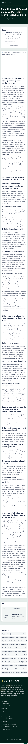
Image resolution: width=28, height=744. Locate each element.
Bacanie (4, 721)
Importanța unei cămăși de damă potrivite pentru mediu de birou (13, 33)
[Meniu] (25, 3)
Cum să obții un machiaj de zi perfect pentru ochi (14, 644)
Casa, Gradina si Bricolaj (9, 724)
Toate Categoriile (7, 729)
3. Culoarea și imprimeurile (11, 46)
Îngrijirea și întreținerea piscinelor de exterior (13, 634)
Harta (3, 711)
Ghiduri (4, 732)
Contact (4, 708)
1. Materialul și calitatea (9, 41)
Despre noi (5, 703)
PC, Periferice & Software (9, 727)
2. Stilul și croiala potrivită (10, 44)
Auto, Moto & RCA (7, 719)
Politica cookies (6, 706)
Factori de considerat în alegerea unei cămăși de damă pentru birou (14, 38)
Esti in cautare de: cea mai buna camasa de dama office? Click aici (13, 178)
